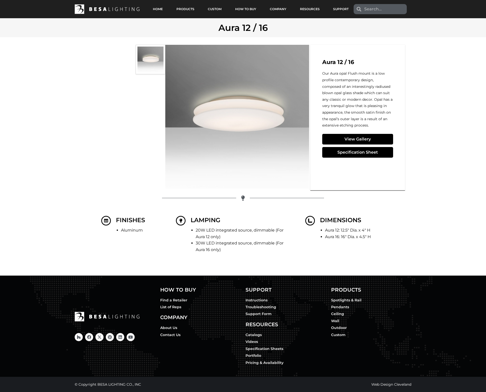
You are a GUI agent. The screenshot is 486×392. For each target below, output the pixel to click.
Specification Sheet (357, 152)
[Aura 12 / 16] (150, 59)
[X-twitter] (99, 337)
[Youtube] (131, 337)
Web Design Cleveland (391, 384)
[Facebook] (89, 337)
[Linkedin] (120, 337)
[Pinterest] (110, 337)
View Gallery (358, 139)
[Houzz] (79, 337)
